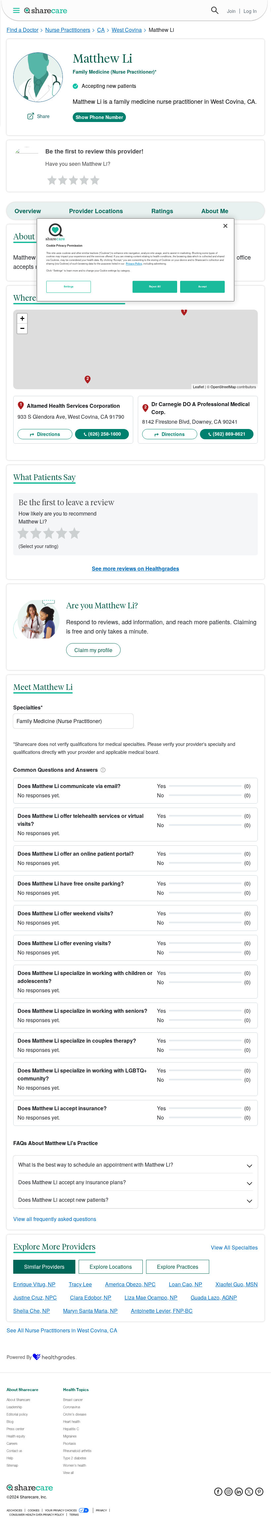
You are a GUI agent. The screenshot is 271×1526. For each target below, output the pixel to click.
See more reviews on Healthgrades (135, 568)
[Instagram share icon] (228, 1493)
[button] (102, 769)
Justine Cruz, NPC (35, 1297)
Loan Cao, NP (185, 1284)
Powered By (19, 1357)
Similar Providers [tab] (44, 1266)
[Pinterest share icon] (259, 1493)
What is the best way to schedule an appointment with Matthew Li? (95, 1164)
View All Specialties (234, 1247)
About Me (214, 211)
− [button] (22, 328)
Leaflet (198, 386)
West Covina (127, 29)
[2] (62, 178)
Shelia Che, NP (31, 1310)
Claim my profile (93, 650)
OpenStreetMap (223, 386)
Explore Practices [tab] (177, 1266)
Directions (48, 434)
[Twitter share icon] (249, 1493)
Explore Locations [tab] (111, 1266)
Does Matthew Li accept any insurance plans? (72, 1182)
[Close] (225, 226)
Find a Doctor (22, 29)
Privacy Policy (134, 263)
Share (43, 116)
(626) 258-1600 (104, 433)
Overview (28, 211)
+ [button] (22, 318)
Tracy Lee (80, 1284)
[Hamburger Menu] (17, 10)
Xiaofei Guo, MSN (236, 1284)
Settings (69, 286)
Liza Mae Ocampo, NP (151, 1297)
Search (215, 10)
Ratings (162, 211)
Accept (202, 286)
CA (101, 29)
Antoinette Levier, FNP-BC (162, 1310)
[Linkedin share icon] (239, 1493)
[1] (51, 178)
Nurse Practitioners (67, 29)
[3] (73, 178)
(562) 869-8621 (229, 433)
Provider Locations (96, 211)
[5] (95, 178)
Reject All (155, 286)
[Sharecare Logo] (45, 10)
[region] (135, 260)
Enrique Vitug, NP (34, 1284)
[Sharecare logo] (79, 1488)
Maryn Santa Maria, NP (90, 1310)
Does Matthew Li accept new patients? (63, 1199)
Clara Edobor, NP (90, 1297)
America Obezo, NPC (130, 1284)
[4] (84, 178)
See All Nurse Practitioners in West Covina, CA (62, 1330)
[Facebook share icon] (218, 1493)
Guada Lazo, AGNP (214, 1297)
